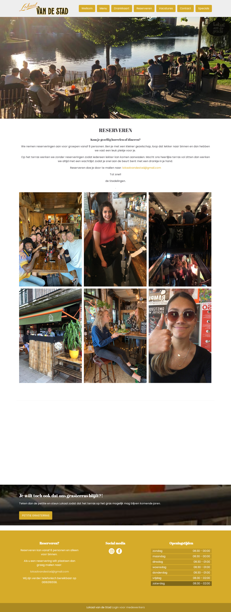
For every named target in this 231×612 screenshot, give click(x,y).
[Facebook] (119, 551)
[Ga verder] (115, 113)
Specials (203, 8)
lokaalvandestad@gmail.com (141, 168)
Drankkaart (121, 8)
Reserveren (144, 8)
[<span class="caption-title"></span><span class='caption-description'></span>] (50, 239)
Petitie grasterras (35, 515)
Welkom (87, 8)
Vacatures (166, 8)
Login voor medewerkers (128, 607)
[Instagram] (111, 551)
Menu (103, 8)
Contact (185, 8)
